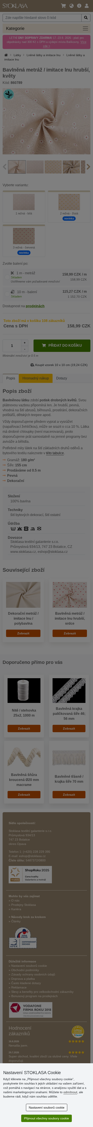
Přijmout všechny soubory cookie (46, 1118)
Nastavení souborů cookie (46, 1107)
